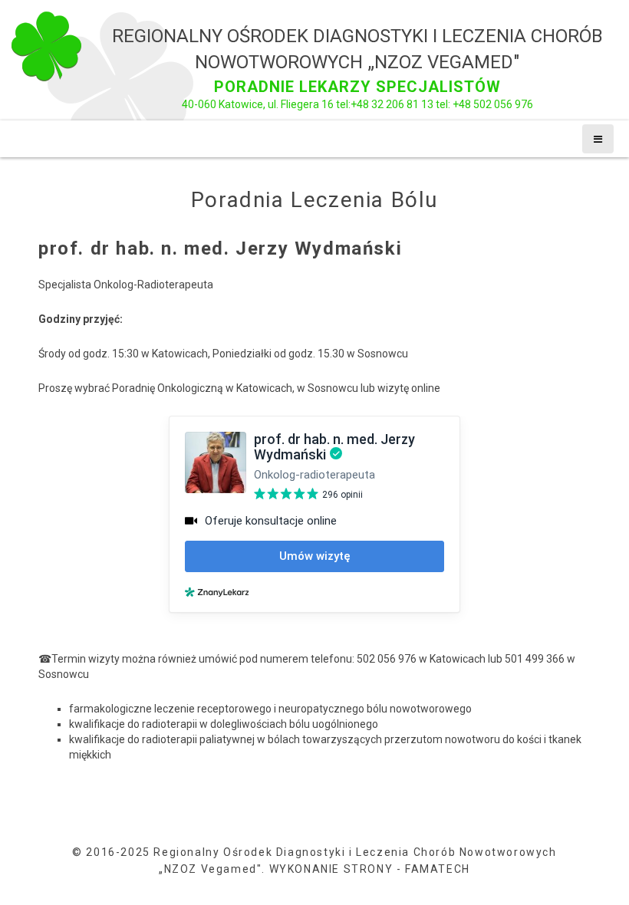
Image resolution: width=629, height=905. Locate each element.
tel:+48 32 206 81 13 (384, 104)
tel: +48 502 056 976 (483, 104)
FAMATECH (437, 869)
